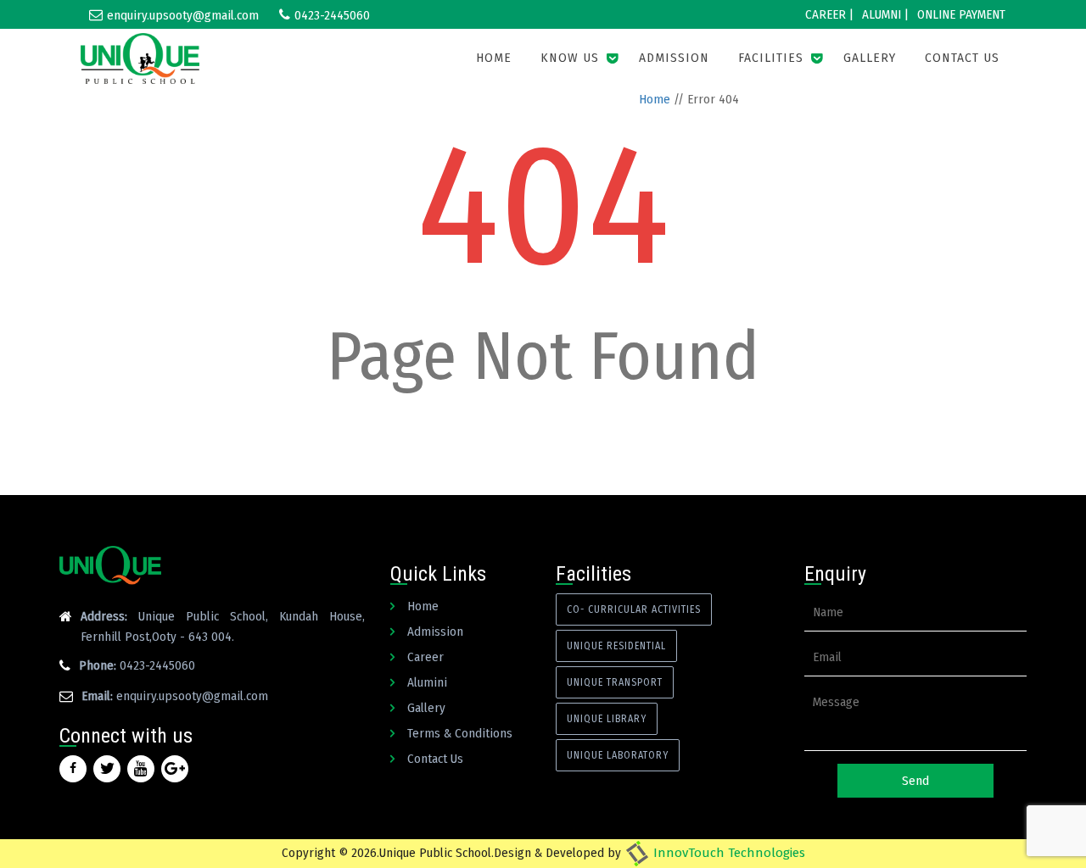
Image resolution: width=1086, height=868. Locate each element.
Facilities (770, 58)
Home (494, 58)
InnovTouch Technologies (727, 852)
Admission (674, 58)
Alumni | (885, 14)
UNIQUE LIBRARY (607, 719)
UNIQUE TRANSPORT (615, 682)
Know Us (569, 58)
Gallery (869, 58)
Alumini (427, 682)
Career (425, 657)
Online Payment (961, 14)
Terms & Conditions (459, 733)
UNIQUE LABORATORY (618, 755)
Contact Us (962, 58)
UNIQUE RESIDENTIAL (616, 646)
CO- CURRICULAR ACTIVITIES (634, 609)
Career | (829, 14)
